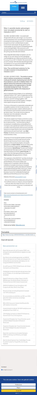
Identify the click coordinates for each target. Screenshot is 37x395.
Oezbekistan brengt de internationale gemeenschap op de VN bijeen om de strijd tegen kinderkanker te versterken (16, 273)
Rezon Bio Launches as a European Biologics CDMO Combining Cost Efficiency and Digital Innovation (15, 334)
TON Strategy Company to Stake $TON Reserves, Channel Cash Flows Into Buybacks (16, 314)
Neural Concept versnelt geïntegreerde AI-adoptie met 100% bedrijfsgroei (16, 291)
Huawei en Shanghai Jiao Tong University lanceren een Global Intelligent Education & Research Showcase (16, 327)
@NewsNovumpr (20, 225)
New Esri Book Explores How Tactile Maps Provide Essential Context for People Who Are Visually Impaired (16, 341)
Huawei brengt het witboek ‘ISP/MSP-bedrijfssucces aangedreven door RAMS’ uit (17, 309)
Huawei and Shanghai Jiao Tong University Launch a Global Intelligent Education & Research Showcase (16, 320)
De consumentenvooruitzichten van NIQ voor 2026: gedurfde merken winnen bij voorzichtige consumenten (17, 297)
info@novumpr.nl (7, 370)
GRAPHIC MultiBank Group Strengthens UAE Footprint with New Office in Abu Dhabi (15, 286)
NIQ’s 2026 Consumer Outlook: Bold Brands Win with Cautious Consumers (16, 304)
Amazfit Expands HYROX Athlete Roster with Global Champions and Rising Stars (16, 267)
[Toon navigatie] (23, 7)
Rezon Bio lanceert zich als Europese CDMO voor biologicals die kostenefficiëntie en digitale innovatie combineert (17, 252)
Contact (14, 6)
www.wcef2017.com (20, 177)
